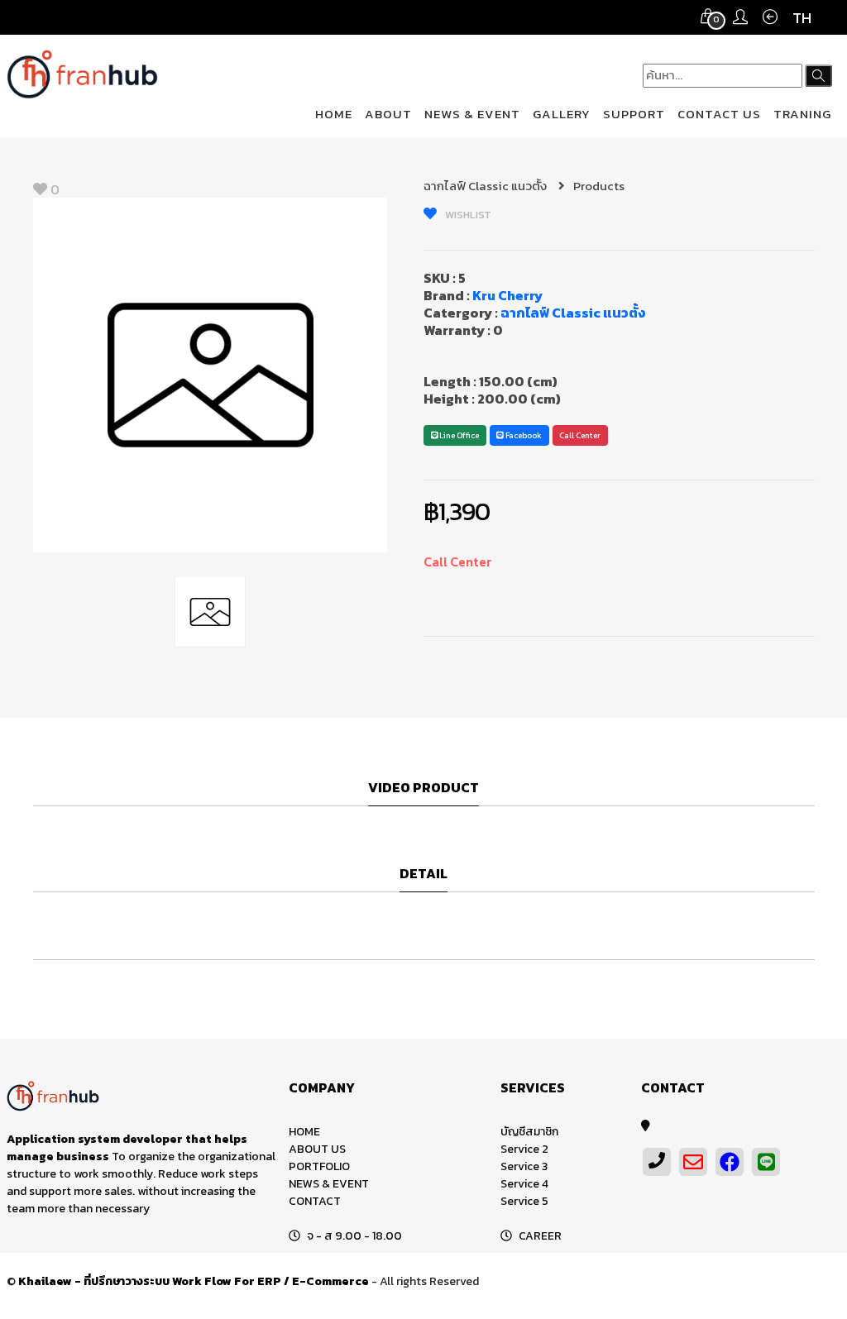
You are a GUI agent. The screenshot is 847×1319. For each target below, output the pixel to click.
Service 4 (524, 1183)
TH (801, 18)
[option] (210, 375)
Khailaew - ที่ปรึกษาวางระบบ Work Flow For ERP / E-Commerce (193, 1281)
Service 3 (524, 1166)
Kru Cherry (507, 295)
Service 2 (524, 1149)
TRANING (802, 113)
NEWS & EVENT (472, 113)
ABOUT (388, 113)
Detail (423, 874)
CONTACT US (719, 113)
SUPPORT (634, 113)
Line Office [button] (458, 435)
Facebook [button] (523, 435)
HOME (333, 113)
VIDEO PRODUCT (423, 788)
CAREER (540, 1236)
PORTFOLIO (319, 1166)
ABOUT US (317, 1149)
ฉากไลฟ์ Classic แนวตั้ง (486, 185)
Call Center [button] (580, 435)
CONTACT (315, 1201)
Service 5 (524, 1201)
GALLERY (562, 113)
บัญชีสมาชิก (529, 1131)
